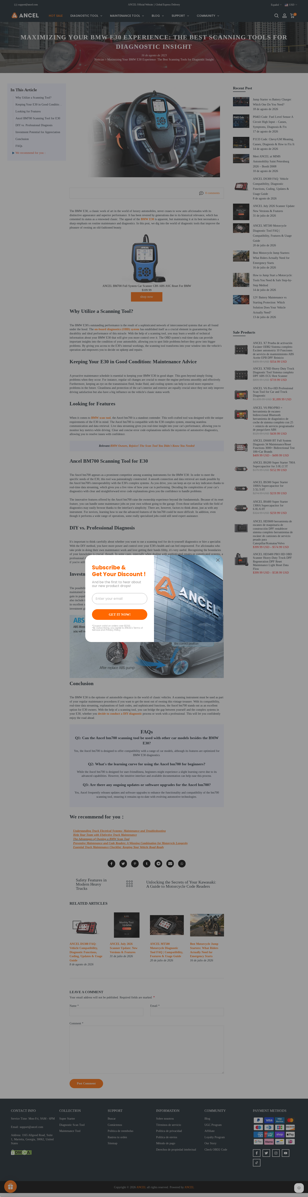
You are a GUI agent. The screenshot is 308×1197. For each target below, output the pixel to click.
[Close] (218, 560)
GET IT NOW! (120, 614)
